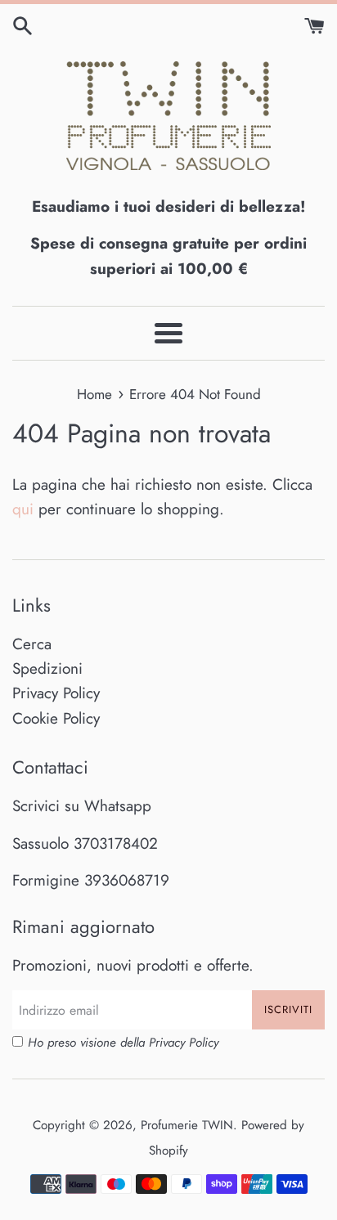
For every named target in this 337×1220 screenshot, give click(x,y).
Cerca (32, 644)
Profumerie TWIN (187, 1125)
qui (23, 509)
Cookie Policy (56, 718)
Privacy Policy (56, 693)
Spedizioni (47, 668)
